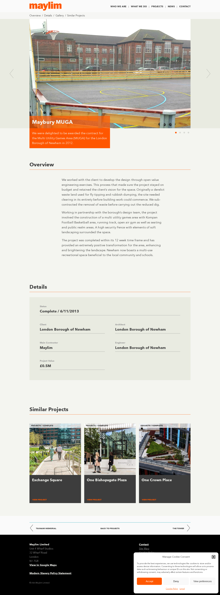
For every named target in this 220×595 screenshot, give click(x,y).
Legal (182, 589)
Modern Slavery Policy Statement (50, 573)
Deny (176, 581)
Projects (157, 6)
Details (48, 15)
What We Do (139, 6)
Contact (185, 6)
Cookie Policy (172, 589)
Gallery (60, 15)
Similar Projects (76, 15)
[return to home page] (45, 6)
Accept (149, 581)
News (171, 6)
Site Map (144, 548)
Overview (35, 15)
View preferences (202, 581)
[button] (213, 557)
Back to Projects (110, 528)
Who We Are (118, 6)
